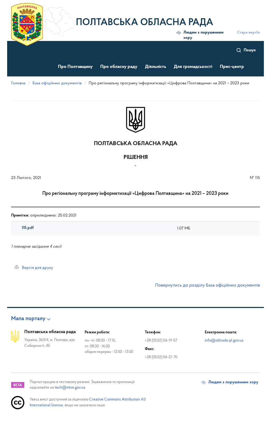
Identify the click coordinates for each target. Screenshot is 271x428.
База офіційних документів (57, 83)
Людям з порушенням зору (203, 35)
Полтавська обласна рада (144, 22)
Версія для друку (36, 268)
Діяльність (155, 67)
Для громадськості (193, 67)
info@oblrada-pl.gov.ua (224, 341)
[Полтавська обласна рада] (43, 20)
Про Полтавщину (75, 67)
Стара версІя (248, 32)
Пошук (250, 50)
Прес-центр (232, 67)
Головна (18, 83)
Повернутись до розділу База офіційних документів (207, 285)
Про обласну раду (118, 67)
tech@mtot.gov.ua (70, 388)
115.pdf (28, 228)
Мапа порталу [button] (28, 319)
